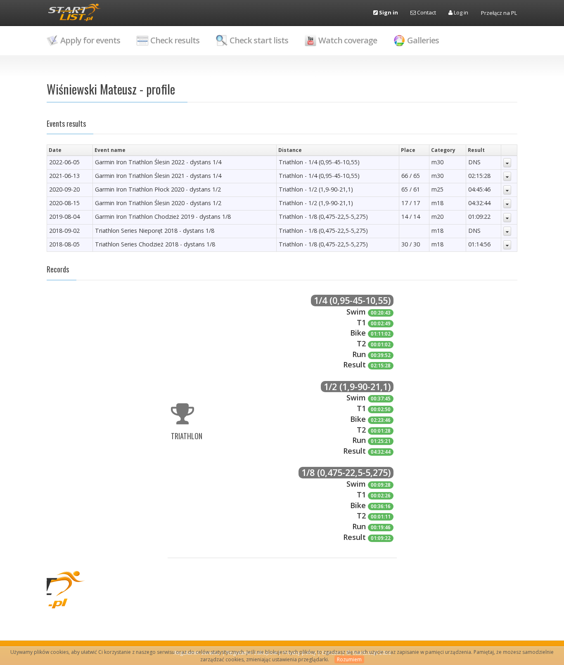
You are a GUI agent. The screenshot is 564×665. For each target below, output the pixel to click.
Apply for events (90, 40)
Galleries (423, 40)
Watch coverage (347, 40)
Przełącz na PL (499, 13)
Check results (174, 40)
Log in (460, 12)
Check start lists (259, 40)
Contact (426, 12)
